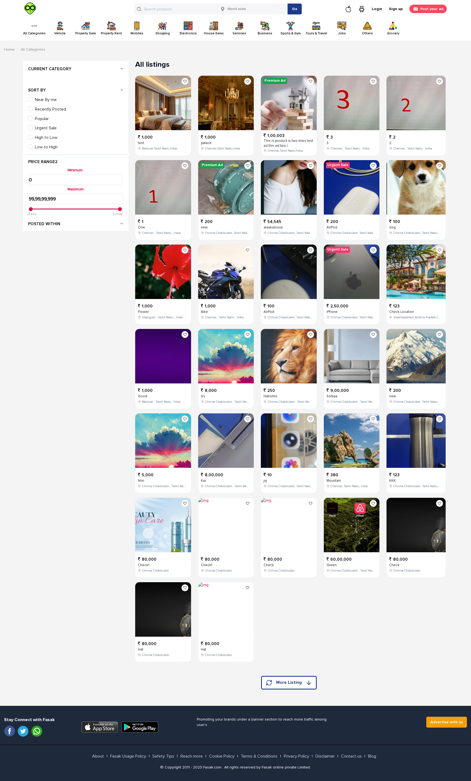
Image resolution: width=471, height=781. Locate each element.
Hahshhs (270, 396)
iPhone (332, 312)
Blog (372, 756)
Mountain (334, 480)
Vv (203, 396)
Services (239, 33)
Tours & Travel (316, 33)
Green (332, 565)
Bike (204, 312)
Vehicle (60, 33)
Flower (143, 312)
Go (294, 9)
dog (392, 227)
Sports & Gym (290, 33)
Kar (203, 480)
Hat (140, 649)
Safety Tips (163, 756)
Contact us (351, 756)
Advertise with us (446, 722)
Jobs (342, 33)
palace (206, 143)
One (141, 227)
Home (9, 49)
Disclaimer (325, 756)
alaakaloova (273, 227)
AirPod (269, 312)
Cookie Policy (221, 756)
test (141, 143)
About (98, 756)
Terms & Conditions (259, 756)
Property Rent (111, 33)
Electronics (188, 33)
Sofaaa (332, 396)
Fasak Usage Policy (128, 756)
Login (377, 9)
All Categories (34, 33)
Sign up (396, 9)
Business (265, 33)
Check (269, 565)
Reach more (191, 756)
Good (142, 396)
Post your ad (431, 9)
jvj (265, 480)
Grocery (393, 33)
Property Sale (85, 33)
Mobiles (137, 33)
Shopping (162, 33)
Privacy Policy (296, 756)
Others (367, 33)
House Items (214, 33)
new (204, 227)
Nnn (141, 480)
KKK (392, 480)
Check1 (143, 565)
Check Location (401, 312)
